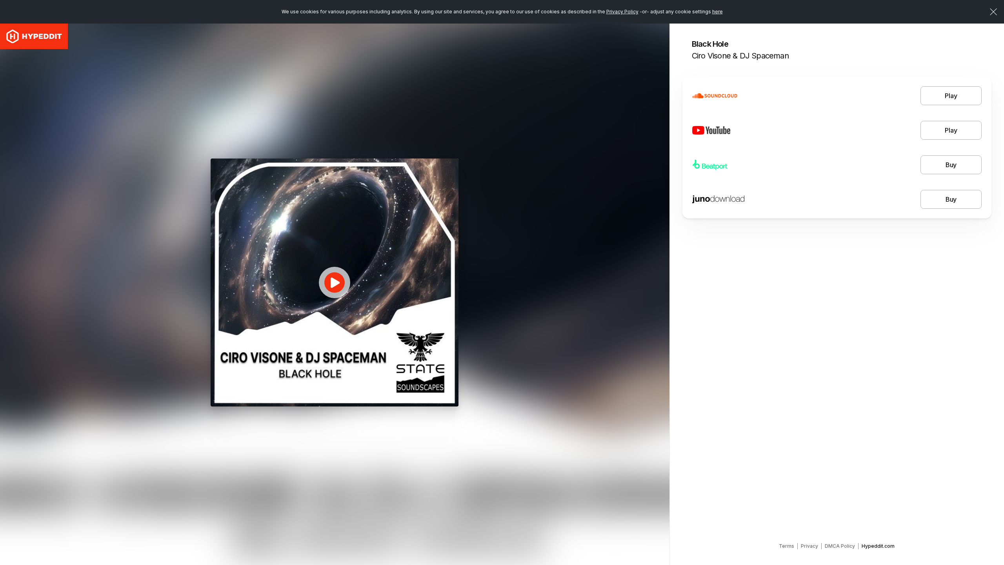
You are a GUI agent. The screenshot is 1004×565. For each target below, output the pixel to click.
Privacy (809, 546)
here (717, 12)
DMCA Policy (840, 546)
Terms (786, 546)
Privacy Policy (622, 12)
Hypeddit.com (878, 546)
